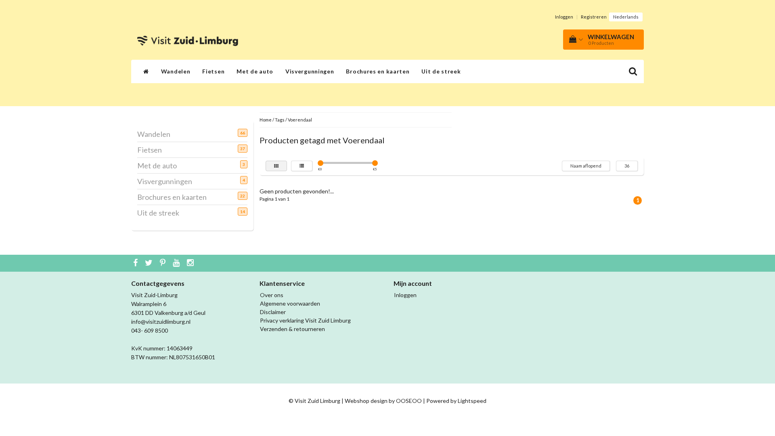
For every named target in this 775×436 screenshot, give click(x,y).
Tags (280, 119)
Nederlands (626, 16)
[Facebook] (136, 263)
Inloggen (564, 16)
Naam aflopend (585, 165)
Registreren (594, 16)
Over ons (271, 294)
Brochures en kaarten (377, 71)
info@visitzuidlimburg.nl (161, 321)
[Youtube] (177, 263)
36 (626, 165)
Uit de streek (441, 71)
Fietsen (213, 71)
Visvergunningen (309, 71)
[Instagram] (191, 263)
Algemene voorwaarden (290, 303)
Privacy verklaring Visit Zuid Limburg (305, 320)
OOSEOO (409, 400)
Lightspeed (472, 400)
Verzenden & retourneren (292, 328)
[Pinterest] (164, 263)
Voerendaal (300, 119)
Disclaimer (273, 311)
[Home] (146, 71)
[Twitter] (150, 263)
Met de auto (255, 71)
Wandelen (176, 71)
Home (266, 119)
